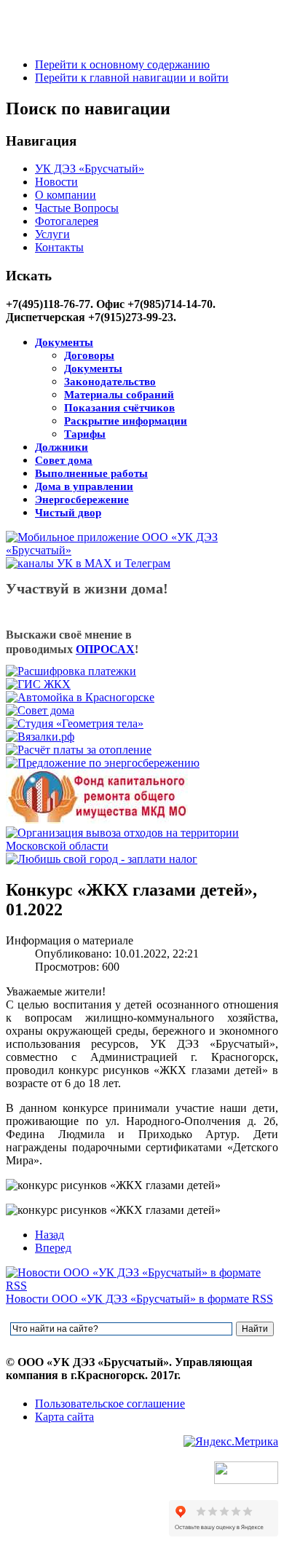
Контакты (59, 247)
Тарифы (85, 434)
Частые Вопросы (77, 208)
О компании (65, 195)
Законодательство (110, 381)
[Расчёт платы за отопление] (78, 749)
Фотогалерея (66, 221)
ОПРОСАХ (105, 649)
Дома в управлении (84, 486)
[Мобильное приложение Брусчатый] (142, 550)
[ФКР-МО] (97, 819)
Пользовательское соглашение (110, 1403)
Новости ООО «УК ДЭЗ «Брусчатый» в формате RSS (139, 1298)
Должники (61, 447)
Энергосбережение (82, 499)
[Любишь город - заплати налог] (101, 859)
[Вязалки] (40, 736)
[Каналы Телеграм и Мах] (88, 563)
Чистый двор (68, 512)
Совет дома (63, 460)
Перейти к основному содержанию (122, 64)
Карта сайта (64, 1416)
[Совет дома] (40, 710)
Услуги (52, 234)
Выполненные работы (91, 473)
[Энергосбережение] (103, 763)
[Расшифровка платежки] (71, 671)
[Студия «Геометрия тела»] (74, 723)
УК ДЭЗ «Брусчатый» (89, 168)
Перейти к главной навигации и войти (132, 77)
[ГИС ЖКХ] (38, 684)
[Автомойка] (80, 697)
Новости (56, 181)
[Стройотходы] (142, 846)
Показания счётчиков (119, 408)
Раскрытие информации (125, 421)
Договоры (89, 355)
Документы (64, 342)
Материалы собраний (119, 394)
